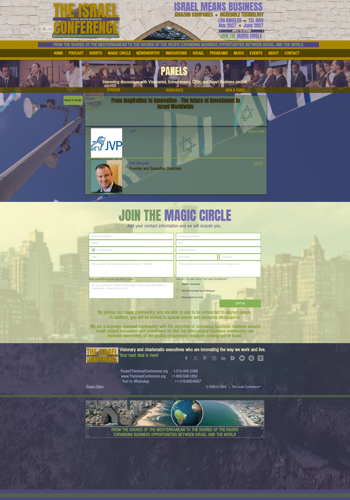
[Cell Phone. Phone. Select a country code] (95, 250)
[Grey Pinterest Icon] (205, 358)
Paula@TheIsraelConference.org (144, 371)
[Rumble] (233, 358)
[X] (195, 358)
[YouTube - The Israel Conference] (242, 358)
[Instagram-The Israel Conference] (214, 358)
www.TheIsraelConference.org (143, 376)
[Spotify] (251, 358)
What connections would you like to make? (112, 279)
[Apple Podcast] (260, 358)
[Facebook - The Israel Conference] (186, 358)
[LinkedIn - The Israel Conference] (223, 358)
